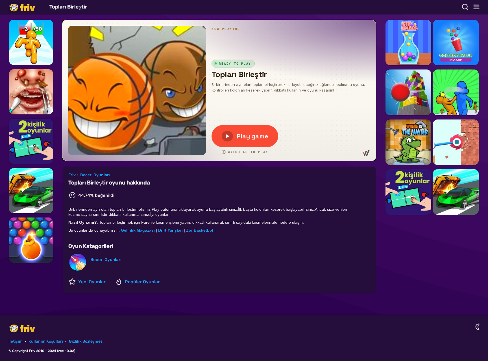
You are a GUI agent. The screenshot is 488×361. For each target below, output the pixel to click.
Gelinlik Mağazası (138, 230)
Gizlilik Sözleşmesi (86, 341)
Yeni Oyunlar (92, 281)
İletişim (15, 341)
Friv (26, 7)
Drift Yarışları (170, 230)
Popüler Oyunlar (142, 281)
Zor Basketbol (199, 230)
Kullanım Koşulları (46, 341)
